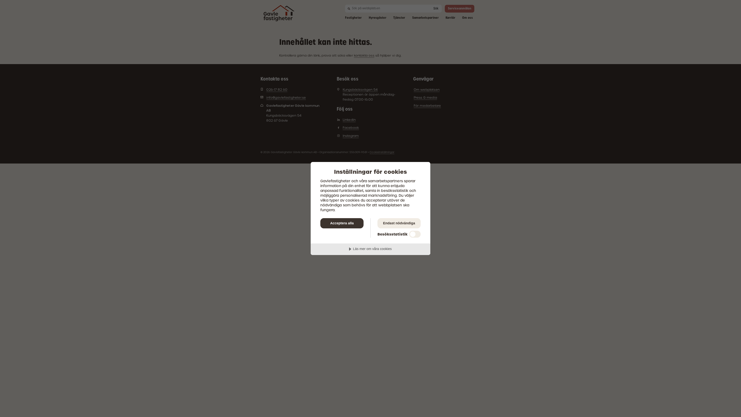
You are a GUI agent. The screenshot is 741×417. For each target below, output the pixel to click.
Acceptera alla (342, 223)
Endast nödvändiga (399, 223)
